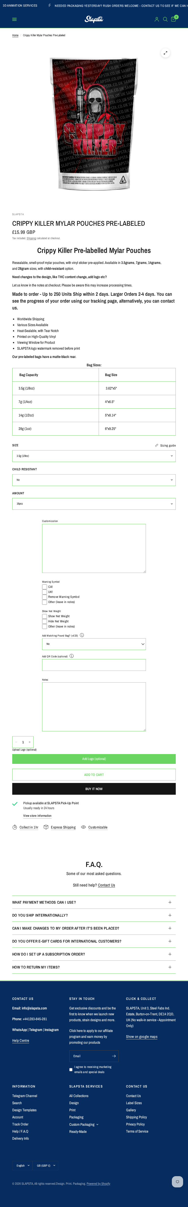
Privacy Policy (135, 1124)
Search (17, 1102)
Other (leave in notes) (61, 602)
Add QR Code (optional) (55, 656)
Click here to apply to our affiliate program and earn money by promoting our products (91, 1036)
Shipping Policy (136, 1117)
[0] (172, 19)
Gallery (131, 1109)
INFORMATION (23, 1086)
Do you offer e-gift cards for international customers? (66, 941)
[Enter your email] (114, 1056)
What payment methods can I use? (44, 902)
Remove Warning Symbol (63, 597)
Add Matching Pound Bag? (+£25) (60, 635)
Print (72, 1109)
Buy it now (94, 789)
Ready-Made (78, 1131)
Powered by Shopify (98, 1184)
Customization (50, 521)
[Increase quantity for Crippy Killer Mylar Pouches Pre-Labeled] (29, 742)
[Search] (165, 19)
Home (15, 35)
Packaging (76, 1117)
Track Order (20, 1124)
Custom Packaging (81, 1124)
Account (17, 1117)
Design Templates (24, 1109)
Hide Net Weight (58, 621)
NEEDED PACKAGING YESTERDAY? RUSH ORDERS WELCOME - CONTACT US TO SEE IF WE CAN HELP (94, 5)
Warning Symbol (51, 581)
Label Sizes (134, 1102)
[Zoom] (165, 53)
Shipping (31, 238)
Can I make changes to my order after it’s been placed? (65, 928)
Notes (45, 679)
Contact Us (106, 885)
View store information (37, 816)
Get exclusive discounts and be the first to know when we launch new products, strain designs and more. (92, 1014)
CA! (50, 587)
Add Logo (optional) (94, 759)
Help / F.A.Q (20, 1131)
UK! (50, 592)
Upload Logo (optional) (24, 750)
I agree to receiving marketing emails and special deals (93, 1069)
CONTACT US (136, 1086)
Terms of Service (137, 1131)
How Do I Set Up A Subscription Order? (48, 954)
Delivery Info (20, 1138)
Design (74, 1102)
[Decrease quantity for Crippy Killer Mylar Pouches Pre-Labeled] (16, 742)
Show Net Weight (51, 611)
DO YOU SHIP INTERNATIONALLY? (40, 915)
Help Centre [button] (20, 1040)
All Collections (78, 1095)
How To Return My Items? (36, 967)
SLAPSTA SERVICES (86, 1086)
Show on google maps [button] (141, 1036)
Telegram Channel (24, 1095)
